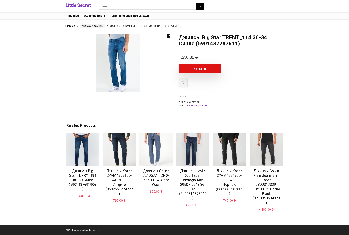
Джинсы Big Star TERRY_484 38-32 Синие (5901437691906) (82, 180)
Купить (200, 68)
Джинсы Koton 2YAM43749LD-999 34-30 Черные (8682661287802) (229, 182)
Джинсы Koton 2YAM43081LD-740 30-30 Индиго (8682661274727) (119, 182)
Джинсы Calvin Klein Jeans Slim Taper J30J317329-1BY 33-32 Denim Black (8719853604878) (266, 187)
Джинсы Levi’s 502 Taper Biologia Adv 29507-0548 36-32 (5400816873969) (192, 184)
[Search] (200, 6)
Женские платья (95, 15)
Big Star (183, 96)
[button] (168, 36)
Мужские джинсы (92, 26)
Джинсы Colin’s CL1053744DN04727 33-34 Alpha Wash (156, 178)
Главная (73, 15)
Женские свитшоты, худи (130, 15)
